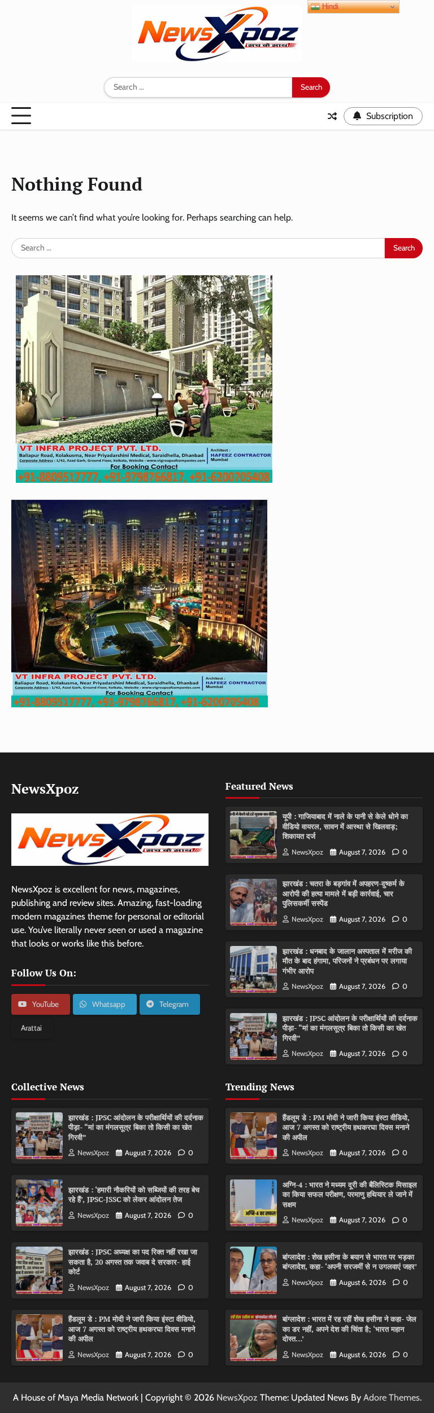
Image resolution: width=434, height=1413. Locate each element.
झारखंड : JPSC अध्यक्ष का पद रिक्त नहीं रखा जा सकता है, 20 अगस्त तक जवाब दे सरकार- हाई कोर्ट (132, 1261)
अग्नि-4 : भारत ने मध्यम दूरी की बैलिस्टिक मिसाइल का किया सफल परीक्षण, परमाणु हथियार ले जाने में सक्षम (350, 1194)
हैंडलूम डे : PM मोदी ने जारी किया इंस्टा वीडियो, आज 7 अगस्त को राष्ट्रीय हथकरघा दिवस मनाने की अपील (132, 1329)
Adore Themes (391, 1397)
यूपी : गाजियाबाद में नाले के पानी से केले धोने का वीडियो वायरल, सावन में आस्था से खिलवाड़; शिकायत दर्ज (345, 826)
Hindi (329, 6)
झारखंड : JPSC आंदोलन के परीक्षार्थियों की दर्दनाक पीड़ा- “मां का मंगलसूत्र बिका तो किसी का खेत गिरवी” (350, 1028)
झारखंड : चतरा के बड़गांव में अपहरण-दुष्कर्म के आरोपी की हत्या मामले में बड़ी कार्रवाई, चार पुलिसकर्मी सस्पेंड (344, 893)
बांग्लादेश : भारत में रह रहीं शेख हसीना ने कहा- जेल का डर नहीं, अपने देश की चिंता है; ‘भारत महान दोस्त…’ (349, 1329)
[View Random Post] (332, 116)
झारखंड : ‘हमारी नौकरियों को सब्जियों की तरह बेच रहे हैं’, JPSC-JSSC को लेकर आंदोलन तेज (133, 1195)
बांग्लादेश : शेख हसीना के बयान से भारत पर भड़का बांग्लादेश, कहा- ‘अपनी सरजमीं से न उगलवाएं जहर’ (350, 1262)
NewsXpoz (307, 852)
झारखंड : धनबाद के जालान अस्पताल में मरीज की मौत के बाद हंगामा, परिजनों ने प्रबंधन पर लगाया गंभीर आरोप (347, 961)
